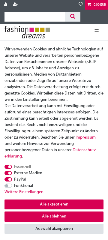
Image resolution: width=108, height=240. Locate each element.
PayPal (20, 179)
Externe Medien (28, 173)
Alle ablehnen (54, 216)
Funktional (23, 186)
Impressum (86, 137)
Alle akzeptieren (54, 204)
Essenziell (22, 167)
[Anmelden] (6, 5)
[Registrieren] (16, 5)
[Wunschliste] (80, 5)
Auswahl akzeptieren (54, 228)
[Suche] (72, 17)
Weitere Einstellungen (24, 192)
